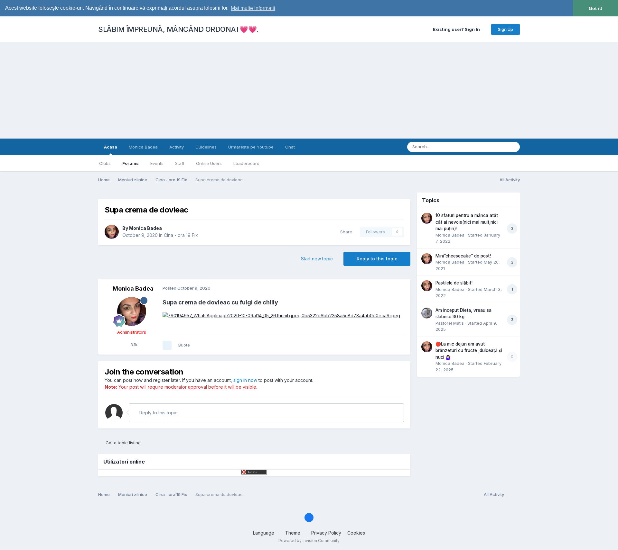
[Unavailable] (281, 315)
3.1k (133, 344)
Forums (130, 163)
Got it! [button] (596, 8)
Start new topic (317, 258)
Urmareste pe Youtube (251, 146)
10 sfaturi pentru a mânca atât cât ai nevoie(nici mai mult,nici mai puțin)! (466, 222)
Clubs (105, 163)
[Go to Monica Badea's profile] (112, 232)
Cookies (356, 533)
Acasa (110, 146)
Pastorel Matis (449, 323)
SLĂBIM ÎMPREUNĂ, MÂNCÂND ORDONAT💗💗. (178, 29)
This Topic (487, 146)
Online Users (209, 163)
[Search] (513, 147)
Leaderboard (246, 163)
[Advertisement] (309, 90)
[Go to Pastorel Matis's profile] (426, 313)
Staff (179, 163)
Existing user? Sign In (457, 29)
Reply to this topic (377, 258)
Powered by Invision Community (309, 540)
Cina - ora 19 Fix (181, 235)
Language (264, 533)
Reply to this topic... (159, 412)
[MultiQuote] (167, 345)
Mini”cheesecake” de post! (463, 255)
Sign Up (505, 29)
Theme (293, 533)
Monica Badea (143, 146)
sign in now (245, 380)
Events (157, 163)
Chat (290, 146)
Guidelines (206, 146)
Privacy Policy (326, 533)
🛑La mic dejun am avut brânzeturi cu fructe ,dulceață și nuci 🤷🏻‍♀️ (468, 350)
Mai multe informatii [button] (253, 8)
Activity (176, 146)
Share (345, 231)
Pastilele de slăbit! (454, 282)
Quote (184, 344)
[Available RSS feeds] (513, 494)
